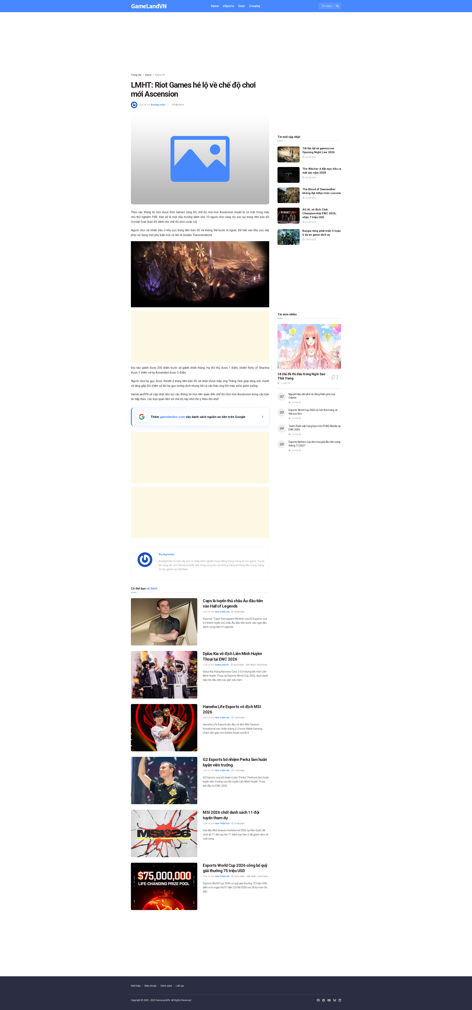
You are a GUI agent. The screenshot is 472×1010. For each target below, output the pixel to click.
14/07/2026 (238, 718)
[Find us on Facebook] (318, 1000)
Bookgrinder (158, 104)
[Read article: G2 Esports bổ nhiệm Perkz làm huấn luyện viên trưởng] (164, 780)
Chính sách (166, 985)
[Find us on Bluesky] (334, 1000)
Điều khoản (151, 985)
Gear (241, 6)
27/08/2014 (178, 104)
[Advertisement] (236, 43)
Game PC (160, 75)
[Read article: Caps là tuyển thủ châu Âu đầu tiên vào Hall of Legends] (164, 621)
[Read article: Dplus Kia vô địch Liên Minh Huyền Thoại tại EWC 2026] (164, 674)
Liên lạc (180, 985)
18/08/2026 (238, 612)
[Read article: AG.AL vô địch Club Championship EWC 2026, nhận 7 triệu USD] (288, 216)
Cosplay (254, 6)
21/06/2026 (238, 823)
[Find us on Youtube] (329, 1000)
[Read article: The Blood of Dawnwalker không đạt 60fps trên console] (288, 195)
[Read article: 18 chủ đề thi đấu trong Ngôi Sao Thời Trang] (309, 346)
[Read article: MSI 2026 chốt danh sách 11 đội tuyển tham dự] (164, 833)
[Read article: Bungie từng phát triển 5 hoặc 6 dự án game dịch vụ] (288, 237)
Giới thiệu (136, 985)
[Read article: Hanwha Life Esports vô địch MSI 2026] (164, 727)
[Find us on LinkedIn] (340, 1000)
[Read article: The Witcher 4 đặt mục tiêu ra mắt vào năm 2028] (288, 175)
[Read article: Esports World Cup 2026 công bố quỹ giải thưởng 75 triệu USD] (164, 886)
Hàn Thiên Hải (222, 612)
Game (215, 6)
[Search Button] (337, 6)
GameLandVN (149, 6)
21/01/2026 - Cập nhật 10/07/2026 (250, 876)
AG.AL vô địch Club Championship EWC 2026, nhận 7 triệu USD (319, 213)
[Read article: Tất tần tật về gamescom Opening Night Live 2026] (288, 154)
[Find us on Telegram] (323, 1000)
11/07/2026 (238, 770)
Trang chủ (136, 75)
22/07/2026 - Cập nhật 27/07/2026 (250, 665)
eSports (228, 6)
